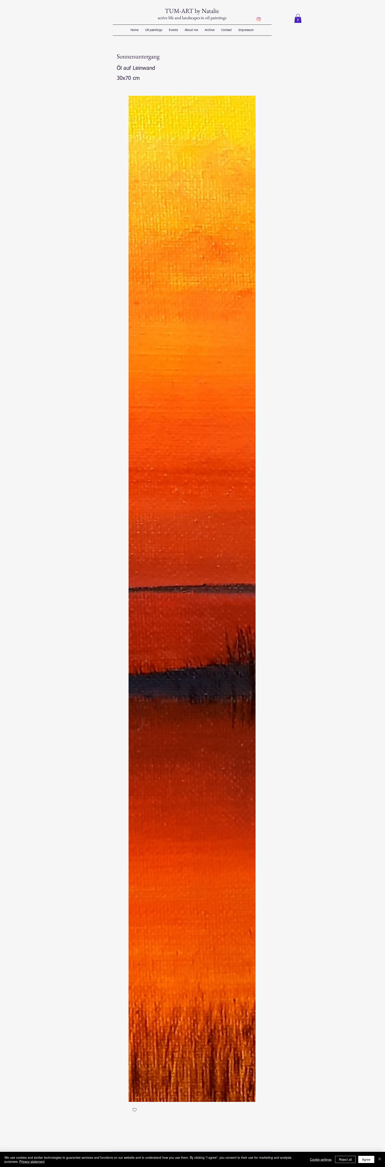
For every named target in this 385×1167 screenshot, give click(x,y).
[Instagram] (259, 19)
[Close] (379, 1159)
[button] (298, 18)
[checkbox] (134, 1110)
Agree (366, 1159)
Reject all (345, 1159)
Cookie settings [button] (321, 1159)
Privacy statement (32, 1161)
